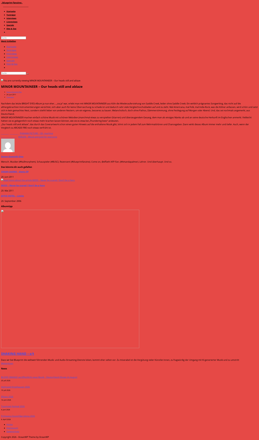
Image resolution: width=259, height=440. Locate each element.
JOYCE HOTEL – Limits (12, 195)
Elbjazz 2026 (7, 396)
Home (9, 424)
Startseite (11, 46)
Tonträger (11, 50)
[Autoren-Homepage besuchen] (8, 151)
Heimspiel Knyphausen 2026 (15, 386)
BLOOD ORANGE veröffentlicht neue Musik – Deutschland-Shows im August (39, 377)
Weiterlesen (7, 363)
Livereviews (12, 57)
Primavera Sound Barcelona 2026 (18, 416)
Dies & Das (12, 64)
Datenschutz (12, 431)
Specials (10, 60)
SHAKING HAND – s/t (17, 353)
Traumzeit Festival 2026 (13, 406)
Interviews (11, 53)
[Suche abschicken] (28, 73)
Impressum (12, 427)
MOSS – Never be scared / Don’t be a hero (23, 185)
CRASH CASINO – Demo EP (15, 171)
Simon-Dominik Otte (14, 92)
